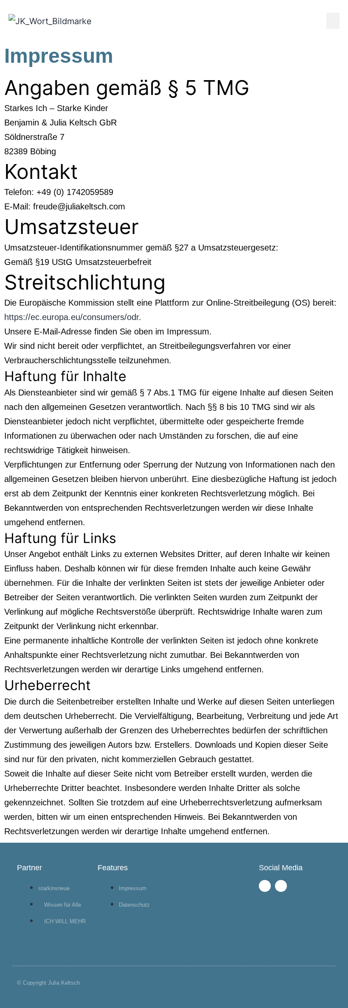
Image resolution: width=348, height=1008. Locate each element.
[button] (333, 21)
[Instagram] (281, 886)
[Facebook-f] (265, 886)
